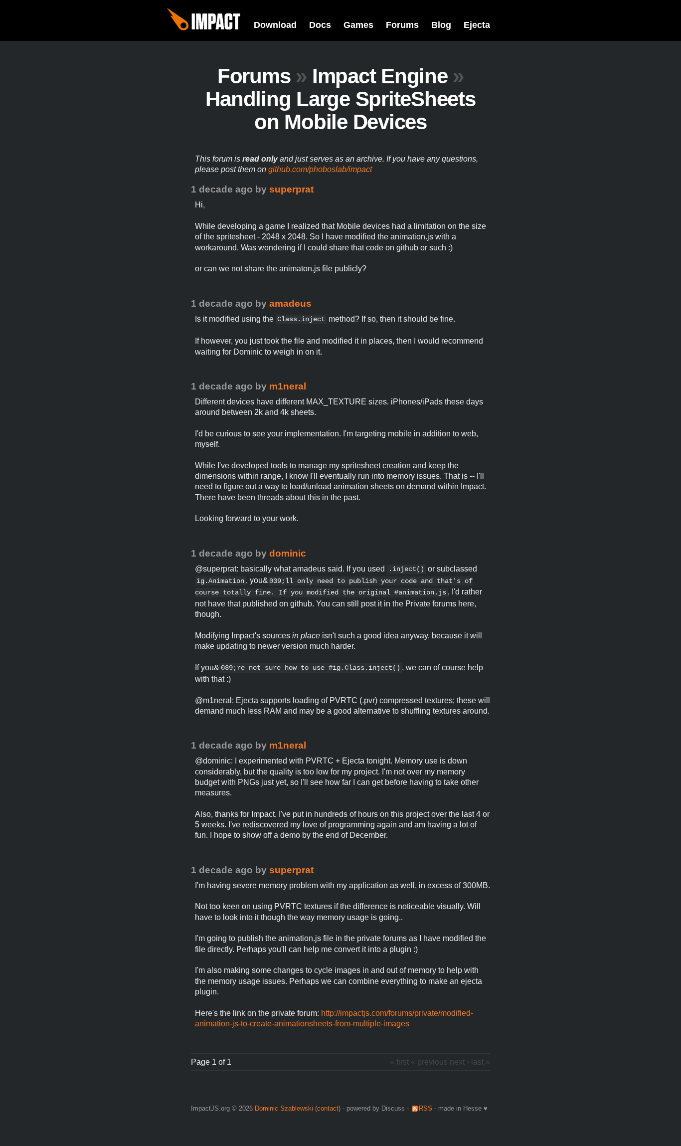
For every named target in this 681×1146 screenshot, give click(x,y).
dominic (287, 553)
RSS (425, 1108)
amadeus (290, 303)
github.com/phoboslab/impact (320, 169)
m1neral (287, 386)
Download (275, 25)
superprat (291, 189)
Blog (441, 25)
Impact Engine (380, 76)
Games (358, 25)
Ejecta (477, 25)
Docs (320, 25)
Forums (402, 25)
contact (328, 1108)
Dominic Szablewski (284, 1108)
